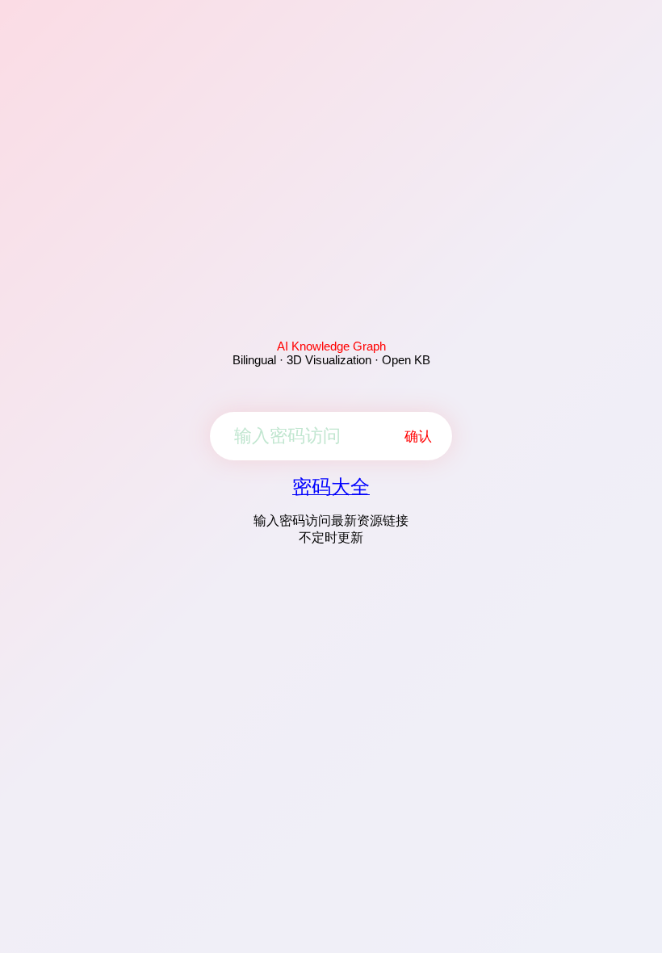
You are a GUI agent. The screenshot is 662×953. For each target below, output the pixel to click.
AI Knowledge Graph (331, 346)
